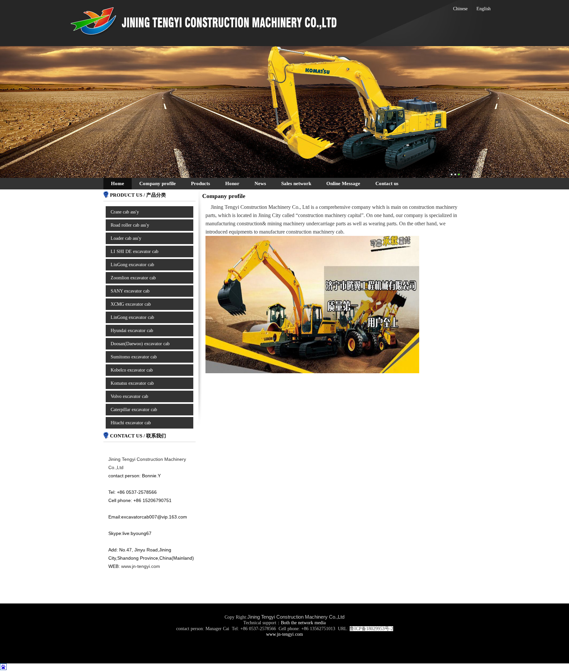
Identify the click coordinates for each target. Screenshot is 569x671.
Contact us (386, 183)
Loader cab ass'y (126, 238)
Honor (232, 183)
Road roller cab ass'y (130, 225)
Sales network (296, 183)
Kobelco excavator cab (132, 370)
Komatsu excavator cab (132, 383)
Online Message (343, 183)
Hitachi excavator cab (131, 422)
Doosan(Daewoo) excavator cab (140, 343)
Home (117, 183)
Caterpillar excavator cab (134, 409)
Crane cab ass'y (125, 212)
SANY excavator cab (130, 291)
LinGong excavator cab (132, 317)
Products (200, 183)
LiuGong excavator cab (132, 264)
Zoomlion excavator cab (133, 277)
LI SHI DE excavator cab (134, 251)
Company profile (157, 183)
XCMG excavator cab (131, 304)
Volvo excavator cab (129, 396)
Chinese (460, 8)
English (483, 8)
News (260, 183)
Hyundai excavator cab (132, 330)
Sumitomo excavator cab (134, 356)
